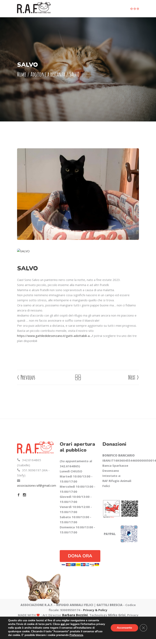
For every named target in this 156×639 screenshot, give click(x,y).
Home (21, 74)
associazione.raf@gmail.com (36, 485)
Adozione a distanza (47, 74)
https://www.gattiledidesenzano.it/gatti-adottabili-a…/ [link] (55, 336)
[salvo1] (78, 194)
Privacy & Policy (95, 610)
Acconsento (124, 628)
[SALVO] (78, 251)
